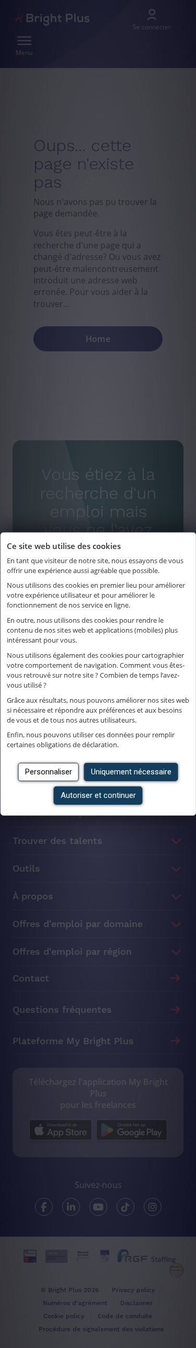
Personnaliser (48, 771)
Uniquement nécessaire (131, 771)
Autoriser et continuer (98, 795)
